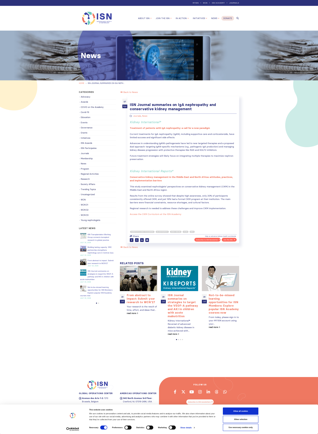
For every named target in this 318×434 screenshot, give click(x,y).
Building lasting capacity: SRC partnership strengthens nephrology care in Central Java (100, 250)
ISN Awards (86, 143)
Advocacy (85, 97)
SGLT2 (192, 231)
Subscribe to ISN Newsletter (207, 240)
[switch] (128, 428)
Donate (227, 18)
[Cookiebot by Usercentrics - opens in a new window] (73, 429)
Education (85, 117)
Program (85, 169)
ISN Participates (89, 148)
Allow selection (240, 419)
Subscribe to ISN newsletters (199, 402)
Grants (84, 132)
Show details (186, 428)
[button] (177, 339)
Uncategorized (88, 194)
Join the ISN (163, 18)
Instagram (200, 391)
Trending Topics (88, 189)
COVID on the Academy (92, 107)
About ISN (144, 18)
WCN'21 (84, 205)
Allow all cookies (240, 411)
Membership (87, 158)
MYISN (196, 3)
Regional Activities (90, 174)
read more (132, 313)
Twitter (137, 240)
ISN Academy (218, 3)
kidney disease (175, 231)
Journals (234, 3)
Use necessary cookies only (241, 427)
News (214, 18)
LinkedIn (142, 240)
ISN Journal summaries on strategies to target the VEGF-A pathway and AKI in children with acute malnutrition (183, 306)
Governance (86, 127)
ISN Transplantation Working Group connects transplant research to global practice (99, 237)
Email (147, 240)
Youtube (191, 391)
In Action (181, 18)
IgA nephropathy (162, 231)
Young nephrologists (90, 220)
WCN (205, 3)
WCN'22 (84, 210)
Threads (216, 391)
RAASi (185, 231)
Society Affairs (88, 184)
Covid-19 (85, 112)
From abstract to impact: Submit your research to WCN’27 (141, 299)
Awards (84, 102)
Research (85, 179)
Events (84, 122)
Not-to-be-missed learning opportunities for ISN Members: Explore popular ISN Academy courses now (224, 304)
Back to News (130, 92)
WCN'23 (84, 215)
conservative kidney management (142, 231)
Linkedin (208, 391)
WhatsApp (225, 391)
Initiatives (199, 18)
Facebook (131, 240)
